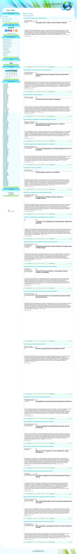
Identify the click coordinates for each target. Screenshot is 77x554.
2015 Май (5, 131)
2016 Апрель (5, 143)
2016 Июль (5, 147)
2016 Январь (5, 140)
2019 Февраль (6, 175)
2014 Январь (5, 113)
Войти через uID (11, 27)
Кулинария (6, 48)
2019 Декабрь (5, 182)
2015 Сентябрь (6, 135)
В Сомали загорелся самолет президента (33, 94)
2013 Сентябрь (6, 108)
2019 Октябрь (5, 180)
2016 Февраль (6, 141)
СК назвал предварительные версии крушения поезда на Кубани (38, 471)
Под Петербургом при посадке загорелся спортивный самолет (38, 69)
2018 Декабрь (5, 174)
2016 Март (5, 142)
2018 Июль (5, 170)
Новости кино (6, 42)
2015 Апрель (5, 130)
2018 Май (5, 169)
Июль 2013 (11, 69)
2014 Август (5, 121)
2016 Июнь (5, 145)
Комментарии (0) (52, 66)
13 (14, 73)
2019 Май (5, 177)
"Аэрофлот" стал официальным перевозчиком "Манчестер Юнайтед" (39, 217)
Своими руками (7, 52)
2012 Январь (5, 86)
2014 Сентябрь (6, 122)
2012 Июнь (5, 91)
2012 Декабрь (5, 98)
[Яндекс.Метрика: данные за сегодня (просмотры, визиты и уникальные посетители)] (11, 210)
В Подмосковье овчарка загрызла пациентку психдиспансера (37, 192)
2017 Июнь (5, 159)
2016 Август (5, 148)
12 (12, 73)
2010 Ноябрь (5, 84)
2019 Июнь (5, 178)
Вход (61, 4)
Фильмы (5, 53)
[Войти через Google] (13, 30)
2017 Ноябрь (5, 165)
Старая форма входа (11, 33)
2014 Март (5, 115)
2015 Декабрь (5, 139)
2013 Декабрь (5, 112)
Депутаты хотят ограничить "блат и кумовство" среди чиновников (38, 446)
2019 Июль (5, 179)
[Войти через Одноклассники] (16, 30)
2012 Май (5, 90)
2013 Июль (5, 106)
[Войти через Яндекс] (11, 30)
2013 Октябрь (5, 109)
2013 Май (5, 104)
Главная (24, 15)
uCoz (44, 551)
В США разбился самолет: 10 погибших (32, 167)
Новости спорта (7, 46)
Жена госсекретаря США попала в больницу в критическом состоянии (39, 496)
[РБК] (36, 21)
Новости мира (6, 39)
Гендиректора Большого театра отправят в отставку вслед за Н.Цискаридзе (41, 241)
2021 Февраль (6, 184)
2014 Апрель (5, 116)
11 (11, 73)
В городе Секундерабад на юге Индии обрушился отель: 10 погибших (39, 144)
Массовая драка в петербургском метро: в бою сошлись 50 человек (39, 521)
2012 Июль (5, 92)
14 (16, 73)
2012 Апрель (5, 89)
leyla (42, 66)
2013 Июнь (5, 105)
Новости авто (6, 45)
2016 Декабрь (5, 152)
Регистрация (56, 4)
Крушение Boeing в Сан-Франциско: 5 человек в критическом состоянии (40, 119)
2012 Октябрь (5, 96)
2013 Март (5, 101)
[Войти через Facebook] (8, 30)
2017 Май (5, 158)
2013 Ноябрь (5, 110)
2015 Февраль (6, 127)
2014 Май (5, 117)
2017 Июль (5, 160)
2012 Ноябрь (5, 97)
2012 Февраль (6, 87)
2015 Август (5, 134)
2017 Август (5, 161)
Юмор (5, 55)
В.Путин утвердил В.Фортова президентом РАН (34, 344)
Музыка (5, 49)
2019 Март (5, 176)
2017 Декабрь (5, 166)
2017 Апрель (5, 157)
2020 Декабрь (5, 183)
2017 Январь (5, 153)
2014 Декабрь (5, 125)
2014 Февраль (6, 114)
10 (9, 73)
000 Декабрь (5, 83)
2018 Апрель (5, 168)
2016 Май (5, 144)
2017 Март (5, 156)
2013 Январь (5, 99)
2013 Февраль (6, 100)
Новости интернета (7, 43)
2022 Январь (5, 185)
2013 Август (5, 107)
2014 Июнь (5, 118)
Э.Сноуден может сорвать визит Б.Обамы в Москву (35, 18)
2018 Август (5, 171)
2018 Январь (5, 167)
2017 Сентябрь (6, 162)
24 (9, 76)
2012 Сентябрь (6, 95)
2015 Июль (5, 133)
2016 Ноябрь (5, 151)
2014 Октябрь (5, 123)
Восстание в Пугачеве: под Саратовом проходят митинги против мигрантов (40, 291)
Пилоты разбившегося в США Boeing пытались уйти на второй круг (39, 421)
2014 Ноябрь (5, 124)
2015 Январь (5, 126)
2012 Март (5, 88)
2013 (28, 15)
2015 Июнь (5, 132)
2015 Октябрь (5, 136)
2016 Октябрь (5, 150)
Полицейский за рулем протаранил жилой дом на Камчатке (37, 396)
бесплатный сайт (39, 551)
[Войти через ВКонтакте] (6, 30)
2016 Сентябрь (6, 149)
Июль (31, 15)
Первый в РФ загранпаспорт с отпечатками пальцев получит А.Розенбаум (40, 266)
